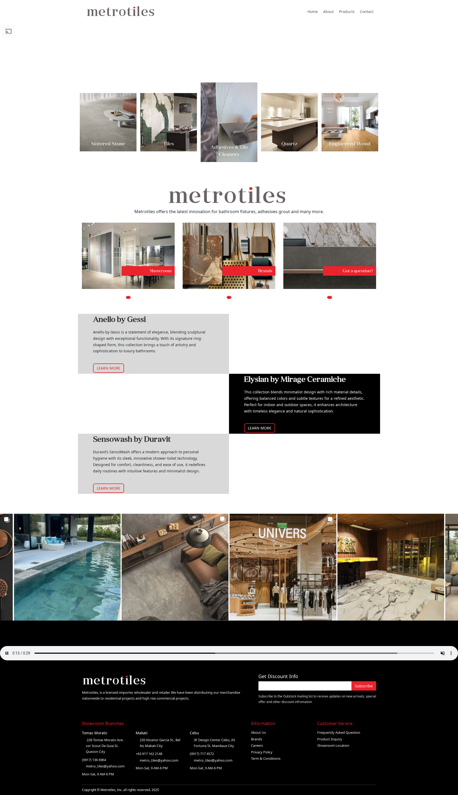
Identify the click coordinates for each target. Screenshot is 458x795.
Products (347, 11)
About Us (258, 732)
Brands (256, 739)
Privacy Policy (261, 752)
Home (312, 11)
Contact (366, 11)
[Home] (124, 11)
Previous (83, 122)
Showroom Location (333, 745)
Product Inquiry (329, 739)
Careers (257, 745)
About (328, 11)
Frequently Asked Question (338, 732)
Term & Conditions (265, 758)
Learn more (108, 368)
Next (374, 122)
